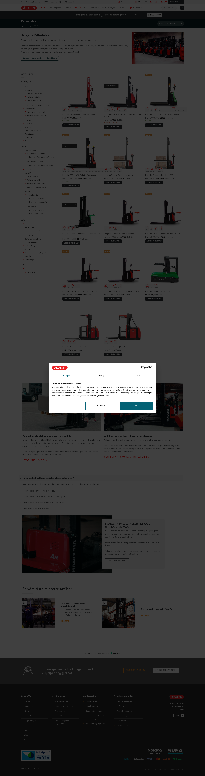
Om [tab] (138, 376)
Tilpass (101, 406)
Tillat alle (136, 406)
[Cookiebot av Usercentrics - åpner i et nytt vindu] (143, 368)
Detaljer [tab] (102, 376)
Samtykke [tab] (67, 376)
